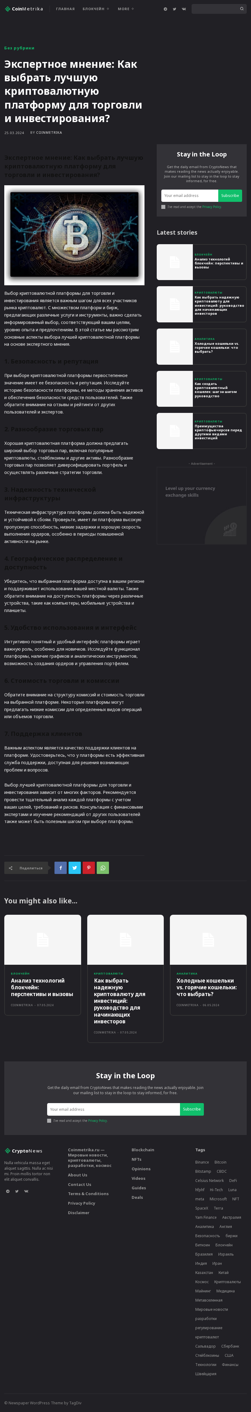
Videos (138, 1178)
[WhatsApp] (103, 868)
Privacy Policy (211, 207)
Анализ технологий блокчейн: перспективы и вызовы (219, 263)
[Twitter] (174, 9)
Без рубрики (19, 48)
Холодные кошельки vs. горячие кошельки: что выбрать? (217, 347)
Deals (137, 1197)
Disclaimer (78, 1212)
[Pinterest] (89, 868)
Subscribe (230, 195)
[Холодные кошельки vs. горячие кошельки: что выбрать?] (175, 347)
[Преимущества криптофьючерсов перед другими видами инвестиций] (175, 431)
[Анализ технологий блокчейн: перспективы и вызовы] (175, 262)
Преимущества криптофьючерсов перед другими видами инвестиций (218, 432)
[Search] (242, 9)
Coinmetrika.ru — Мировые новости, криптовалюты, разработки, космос (89, 1157)
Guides (139, 1188)
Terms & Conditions (88, 1193)
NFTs (136, 1159)
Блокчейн (203, 254)
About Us (77, 1175)
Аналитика (205, 339)
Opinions (141, 1169)
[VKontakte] (183, 9)
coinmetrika (49, 132)
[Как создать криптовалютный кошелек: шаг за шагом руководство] (175, 389)
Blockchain (143, 1149)
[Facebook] (60, 868)
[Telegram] (165, 9)
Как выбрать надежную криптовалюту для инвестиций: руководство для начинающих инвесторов (219, 305)
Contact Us (79, 1184)
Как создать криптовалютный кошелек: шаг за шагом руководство (216, 389)
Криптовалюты (209, 292)
